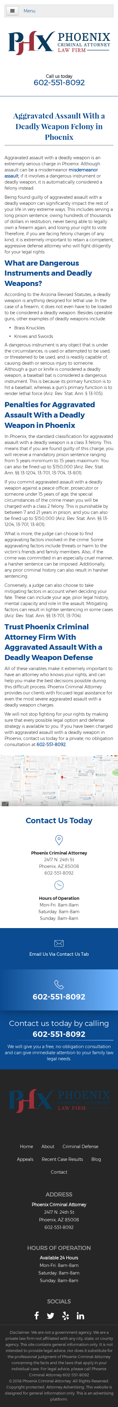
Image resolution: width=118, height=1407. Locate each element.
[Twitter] (50, 1316)
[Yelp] (65, 1316)
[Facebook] (36, 1316)
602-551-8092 (59, 82)
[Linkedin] (80, 1316)
